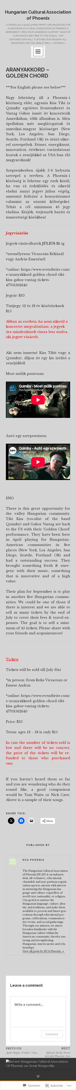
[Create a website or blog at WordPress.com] (38, 1076)
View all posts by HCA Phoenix (41, 951)
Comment (51, 1034)
